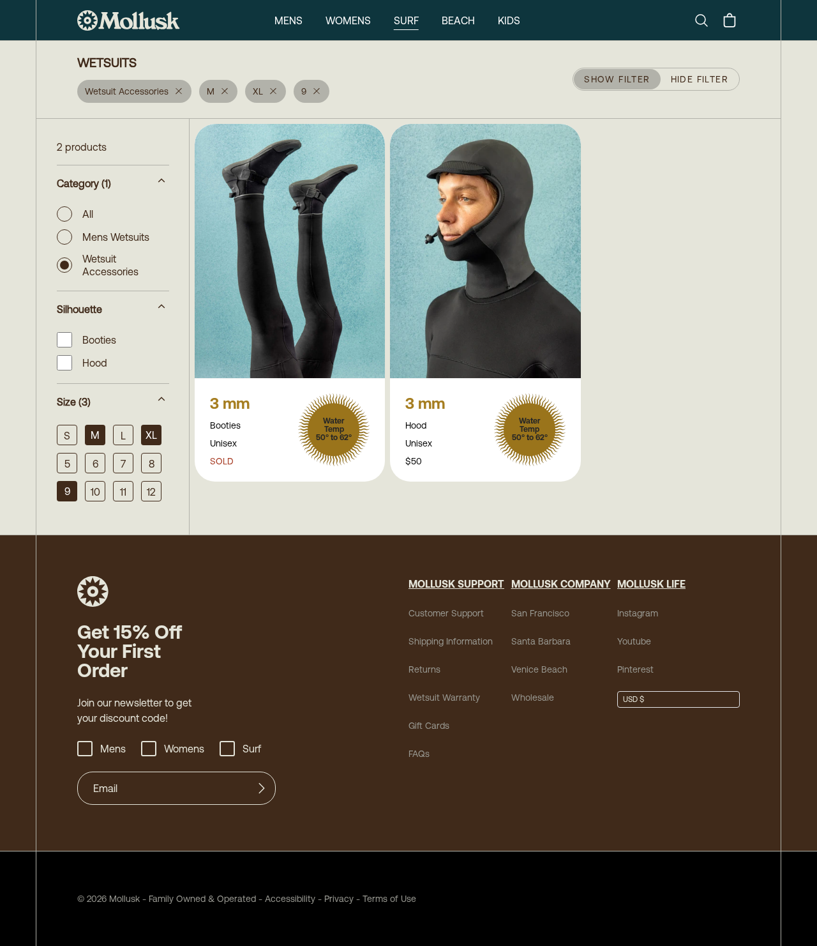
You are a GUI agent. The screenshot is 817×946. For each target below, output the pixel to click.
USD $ (633, 699)
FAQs (419, 754)
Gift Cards (428, 726)
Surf (406, 20)
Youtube (634, 641)
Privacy (339, 899)
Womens (348, 20)
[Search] (706, 20)
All (87, 214)
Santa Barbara (541, 641)
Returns (424, 669)
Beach (458, 20)
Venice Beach (539, 669)
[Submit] (261, 788)
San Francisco (540, 613)
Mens (288, 20)
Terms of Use (389, 899)
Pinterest (635, 669)
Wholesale (532, 697)
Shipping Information (450, 641)
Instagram (637, 613)
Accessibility (285, 899)
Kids (509, 20)
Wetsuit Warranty (444, 697)
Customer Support (446, 613)
